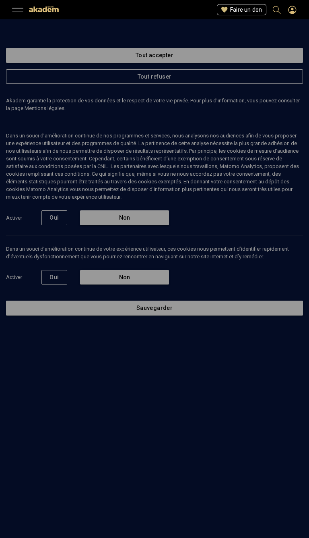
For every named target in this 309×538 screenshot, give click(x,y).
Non (124, 217)
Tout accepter (154, 55)
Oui (54, 217)
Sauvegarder (154, 308)
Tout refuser (155, 76)
